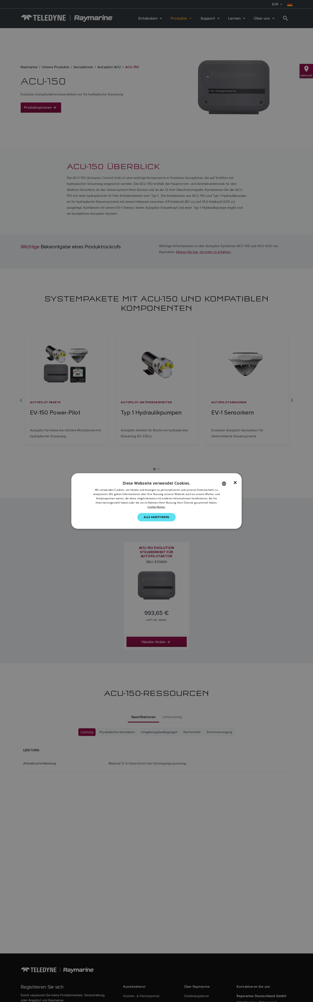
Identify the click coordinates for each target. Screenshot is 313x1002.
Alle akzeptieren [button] (156, 517)
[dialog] (156, 501)
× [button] (235, 482)
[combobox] (224, 484)
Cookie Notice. (156, 506)
